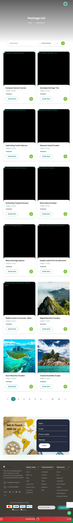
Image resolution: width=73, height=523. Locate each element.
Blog (27, 478)
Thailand (44, 475)
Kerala (58, 472)
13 (59, 399)
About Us (29, 475)
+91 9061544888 (12, 487)
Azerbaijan (44, 472)
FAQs (27, 481)
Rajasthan (60, 478)
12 (52, 399)
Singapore (44, 487)
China (43, 481)
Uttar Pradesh (61, 484)
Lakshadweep (61, 493)
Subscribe (63, 508)
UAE (42, 490)
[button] (54, 518)
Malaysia (44, 484)
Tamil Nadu (60, 481)
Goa (58, 475)
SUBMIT (44, 446)
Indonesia (44, 478)
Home (30, 23)
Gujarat (59, 487)
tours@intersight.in (13, 482)
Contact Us (29, 484)
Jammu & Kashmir (62, 490)
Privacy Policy (30, 487)
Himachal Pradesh (62, 496)
